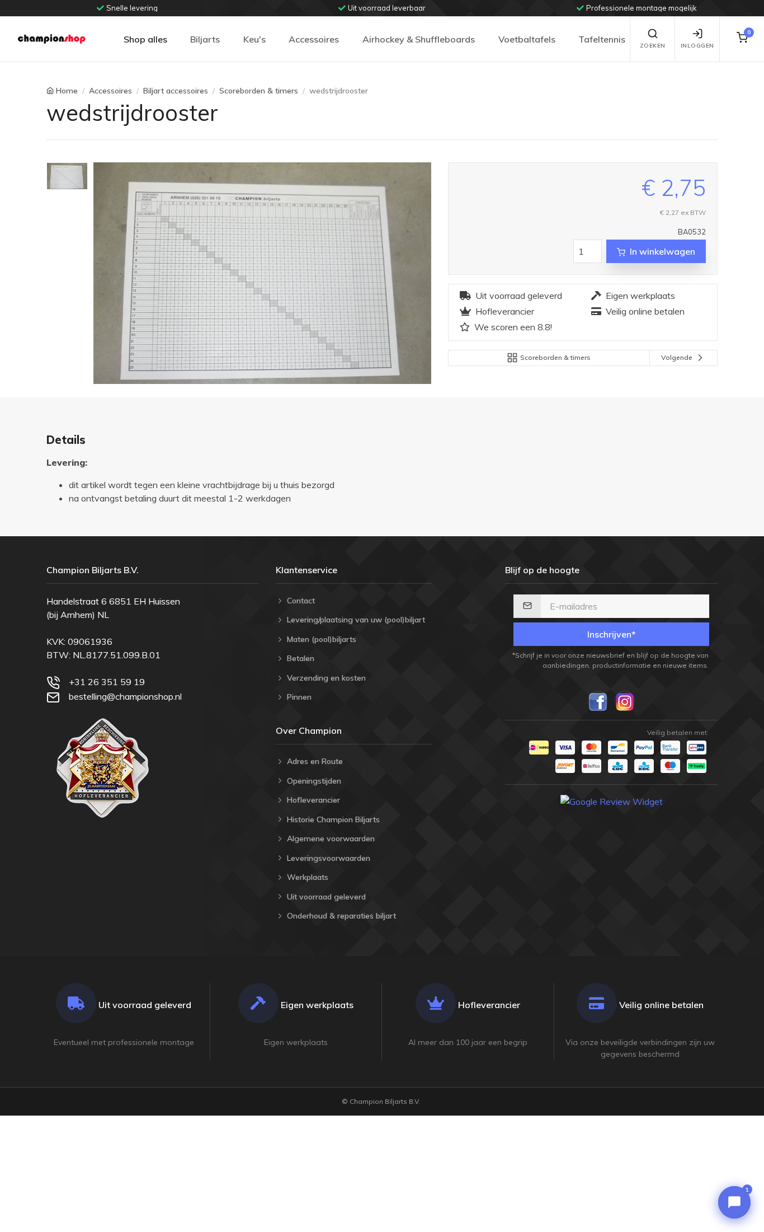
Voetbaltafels (526, 39)
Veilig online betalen (645, 311)
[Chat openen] (734, 1202)
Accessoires (314, 39)
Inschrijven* (611, 634)
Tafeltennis (601, 39)
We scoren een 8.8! (513, 326)
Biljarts (205, 39)
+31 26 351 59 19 (107, 681)
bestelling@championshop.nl (125, 696)
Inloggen (697, 45)
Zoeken (653, 45)
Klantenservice (306, 569)
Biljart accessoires (175, 91)
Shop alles (145, 39)
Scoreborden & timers (258, 91)
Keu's (254, 39)
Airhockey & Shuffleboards (418, 39)
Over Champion (309, 730)
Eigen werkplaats (640, 295)
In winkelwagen (662, 251)
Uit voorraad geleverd (518, 295)
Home (67, 91)
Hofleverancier (504, 311)
